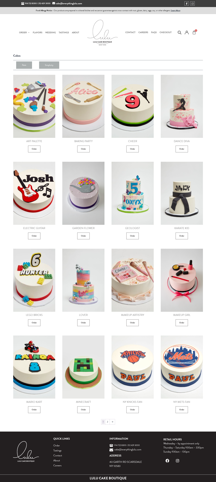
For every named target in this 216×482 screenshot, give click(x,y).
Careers (143, 32)
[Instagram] (177, 461)
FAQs (154, 32)
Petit (24, 65)
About (75, 32)
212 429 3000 (44, 3)
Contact (130, 32)
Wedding (50, 32)
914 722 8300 (31, 3)
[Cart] (194, 32)
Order (34, 148)
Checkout (166, 32)
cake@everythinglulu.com (69, 3)
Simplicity (49, 65)
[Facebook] (167, 461)
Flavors (37, 32)
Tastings (64, 32)
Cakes (16, 55)
